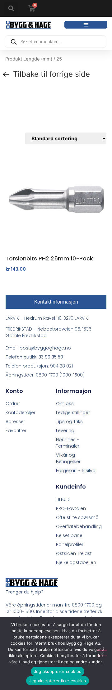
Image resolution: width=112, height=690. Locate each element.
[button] (11, 8)
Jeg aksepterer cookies (58, 671)
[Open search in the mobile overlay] (55, 41)
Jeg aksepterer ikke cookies (57, 680)
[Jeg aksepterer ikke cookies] (102, 653)
